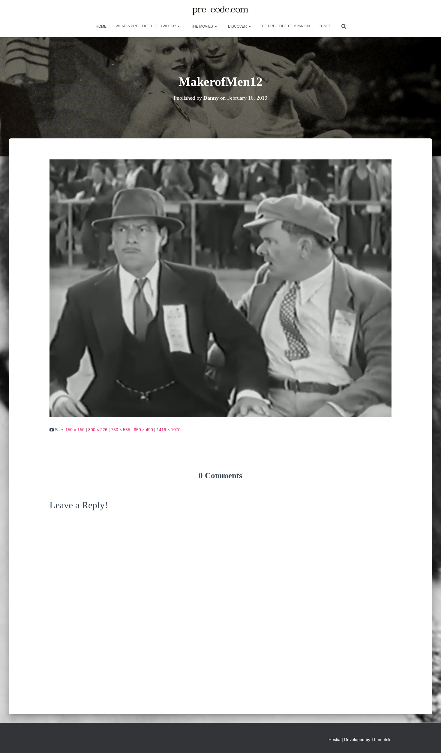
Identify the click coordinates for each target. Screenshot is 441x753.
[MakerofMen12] (221, 288)
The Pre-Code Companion (285, 26)
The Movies (202, 26)
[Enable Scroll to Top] (429, 740)
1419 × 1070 (169, 429)
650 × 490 (143, 429)
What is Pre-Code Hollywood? (146, 26)
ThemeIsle (381, 739)
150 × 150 (75, 429)
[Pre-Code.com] (220, 10)
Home (100, 26)
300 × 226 (97, 429)
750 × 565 (120, 429)
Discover (237, 26)
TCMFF (325, 26)
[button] (178, 26)
